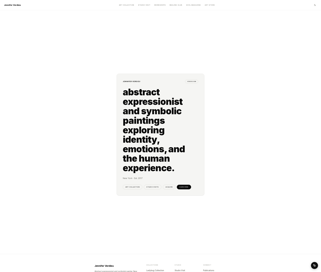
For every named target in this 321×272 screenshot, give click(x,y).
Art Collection (126, 5)
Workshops (160, 5)
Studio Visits (152, 187)
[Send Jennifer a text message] (314, 265)
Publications (208, 270)
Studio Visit (144, 5)
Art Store (210, 5)
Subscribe (183, 187)
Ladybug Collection (155, 270)
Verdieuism (191, 81)
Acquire (169, 187)
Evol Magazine (193, 5)
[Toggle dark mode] (315, 5)
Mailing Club (176, 5)
